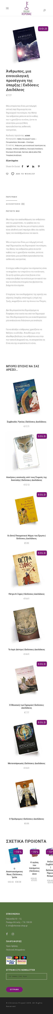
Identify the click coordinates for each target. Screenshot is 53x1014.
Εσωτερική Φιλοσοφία (13, 152)
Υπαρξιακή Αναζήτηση (13, 155)
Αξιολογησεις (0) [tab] (15, 204)
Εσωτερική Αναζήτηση (35, 149)
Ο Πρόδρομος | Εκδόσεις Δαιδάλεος (26, 819)
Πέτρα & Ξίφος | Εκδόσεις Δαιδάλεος (27, 594)
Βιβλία (19, 139)
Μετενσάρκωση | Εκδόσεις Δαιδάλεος (26, 763)
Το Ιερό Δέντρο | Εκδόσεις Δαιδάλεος (26, 649)
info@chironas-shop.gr (18, 926)
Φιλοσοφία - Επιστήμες (26, 142)
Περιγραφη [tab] (11, 197)
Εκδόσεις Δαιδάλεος (19, 149)
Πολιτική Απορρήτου (15, 949)
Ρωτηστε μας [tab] (13, 211)
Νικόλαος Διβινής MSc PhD (31, 152)
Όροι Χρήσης (12, 946)
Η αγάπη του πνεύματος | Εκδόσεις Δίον (34, 868)
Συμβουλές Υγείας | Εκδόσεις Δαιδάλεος (26, 422)
